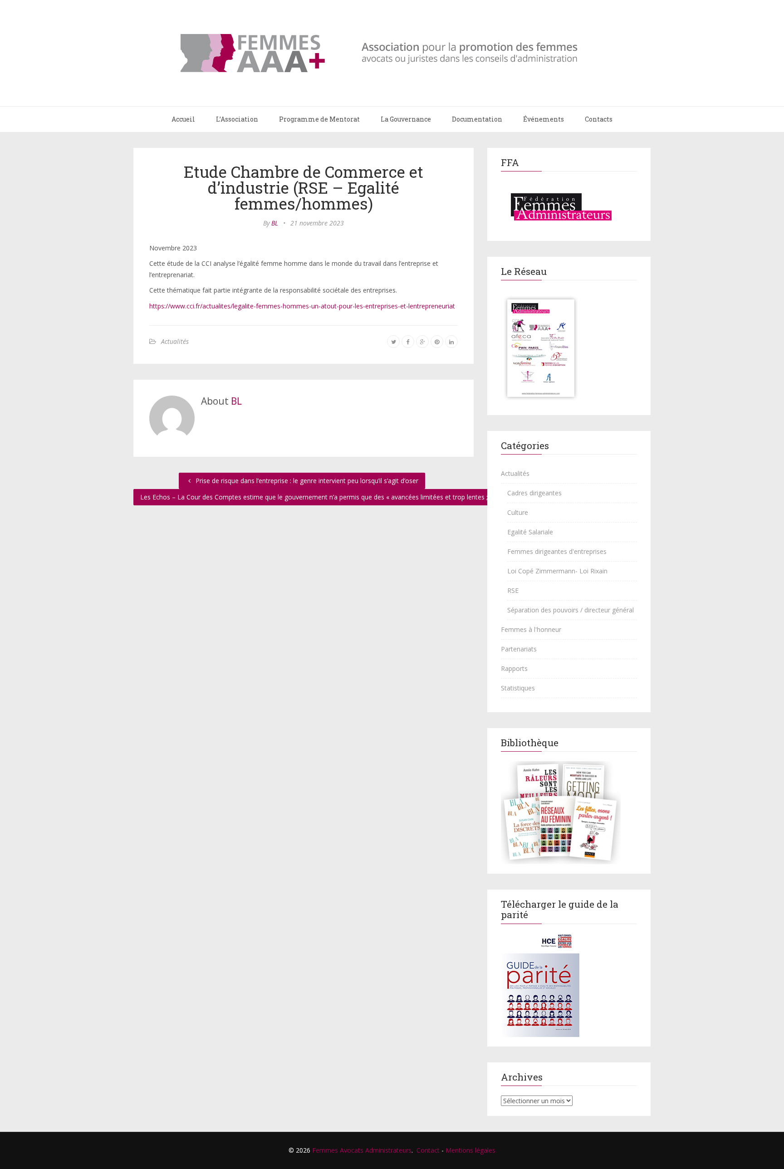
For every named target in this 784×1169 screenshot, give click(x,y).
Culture (517, 512)
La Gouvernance (406, 119)
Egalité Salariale (530, 532)
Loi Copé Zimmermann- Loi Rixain (557, 571)
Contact (428, 1150)
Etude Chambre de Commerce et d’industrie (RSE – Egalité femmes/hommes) (303, 187)
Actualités (175, 341)
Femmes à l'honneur (531, 629)
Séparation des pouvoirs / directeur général (570, 610)
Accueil (183, 119)
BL (274, 223)
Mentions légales (470, 1150)
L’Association (237, 119)
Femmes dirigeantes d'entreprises (557, 551)
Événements (543, 119)
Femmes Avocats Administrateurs (362, 1150)
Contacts (598, 119)
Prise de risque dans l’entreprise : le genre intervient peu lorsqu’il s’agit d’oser (306, 480)
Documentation (477, 119)
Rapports (514, 668)
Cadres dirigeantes (534, 493)
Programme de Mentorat (319, 119)
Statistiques (518, 688)
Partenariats (519, 649)
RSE (513, 590)
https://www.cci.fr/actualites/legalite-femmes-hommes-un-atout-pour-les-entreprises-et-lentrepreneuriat (302, 306)
